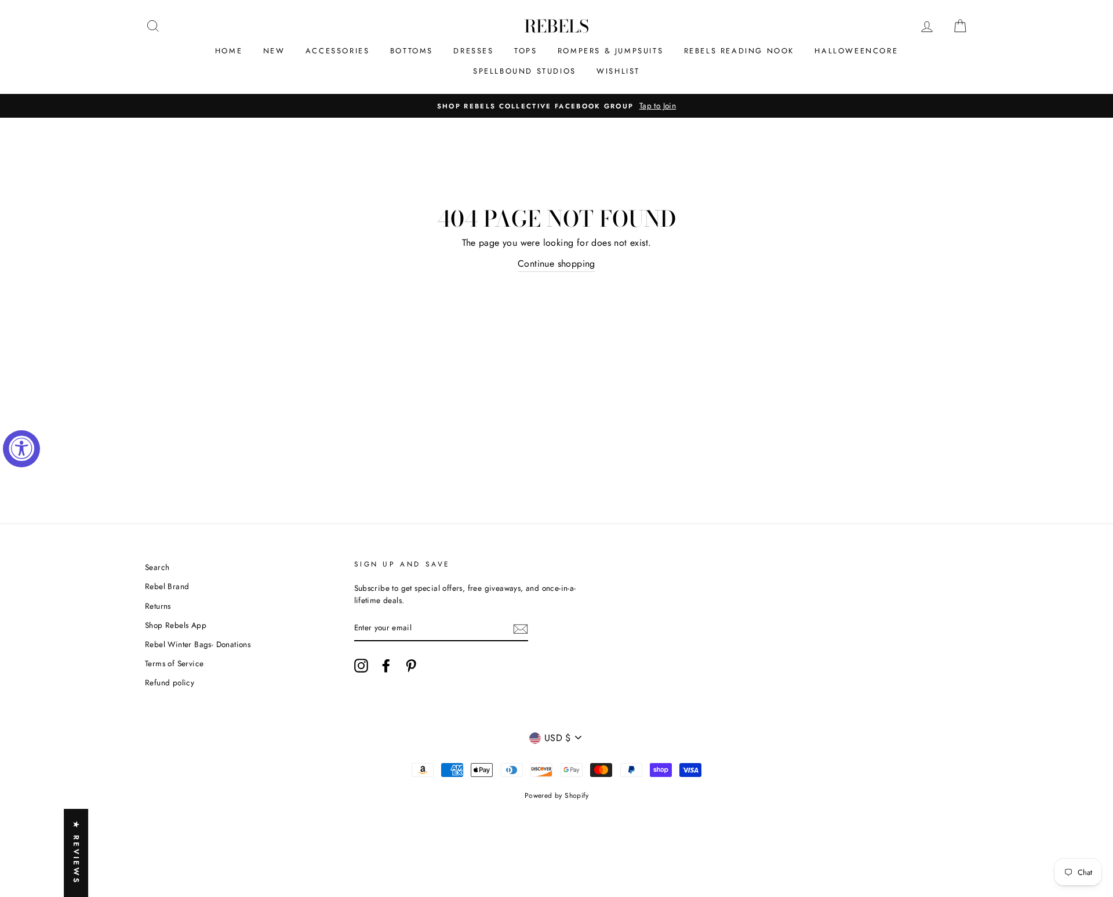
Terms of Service (174, 663)
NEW (274, 50)
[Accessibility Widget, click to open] (21, 448)
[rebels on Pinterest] (411, 666)
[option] (556, 106)
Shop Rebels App (175, 625)
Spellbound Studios (524, 71)
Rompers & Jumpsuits (610, 50)
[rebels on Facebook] (386, 666)
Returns (158, 606)
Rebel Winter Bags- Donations (197, 644)
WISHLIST (618, 71)
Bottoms (411, 50)
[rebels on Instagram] (361, 666)
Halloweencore (856, 50)
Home (228, 50)
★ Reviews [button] (76, 853)
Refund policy (169, 682)
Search (157, 567)
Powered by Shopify (556, 795)
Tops (525, 50)
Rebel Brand (167, 586)
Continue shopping (556, 263)
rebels (556, 26)
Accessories (337, 50)
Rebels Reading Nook (739, 50)
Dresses (473, 50)
